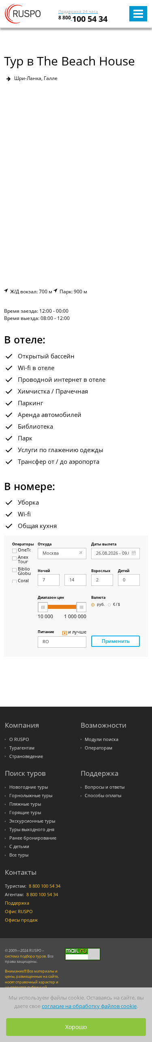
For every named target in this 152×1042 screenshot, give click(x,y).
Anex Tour (23, 559)
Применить (116, 641)
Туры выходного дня (31, 829)
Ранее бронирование (32, 838)
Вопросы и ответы (104, 787)
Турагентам (21, 748)
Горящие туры (25, 812)
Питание (46, 632)
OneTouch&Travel (24, 550)
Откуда (44, 544)
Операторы (21, 544)
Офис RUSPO (19, 911)
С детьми (19, 846)
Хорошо (76, 1027)
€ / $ (116, 604)
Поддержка (17, 903)
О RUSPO (19, 739)
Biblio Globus (24, 571)
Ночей (44, 571)
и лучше (77, 632)
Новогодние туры (28, 787)
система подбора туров (25, 956)
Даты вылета (103, 544)
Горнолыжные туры (30, 795)
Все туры (18, 855)
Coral (23, 581)
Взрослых (100, 571)
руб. (100, 604)
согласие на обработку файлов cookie (89, 1006)
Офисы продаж (21, 920)
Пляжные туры (25, 804)
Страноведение (26, 756)
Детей (123, 571)
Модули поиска (101, 739)
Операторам (98, 748)
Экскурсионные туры (32, 821)
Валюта (98, 598)
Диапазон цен (51, 598)
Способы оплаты (103, 795)
